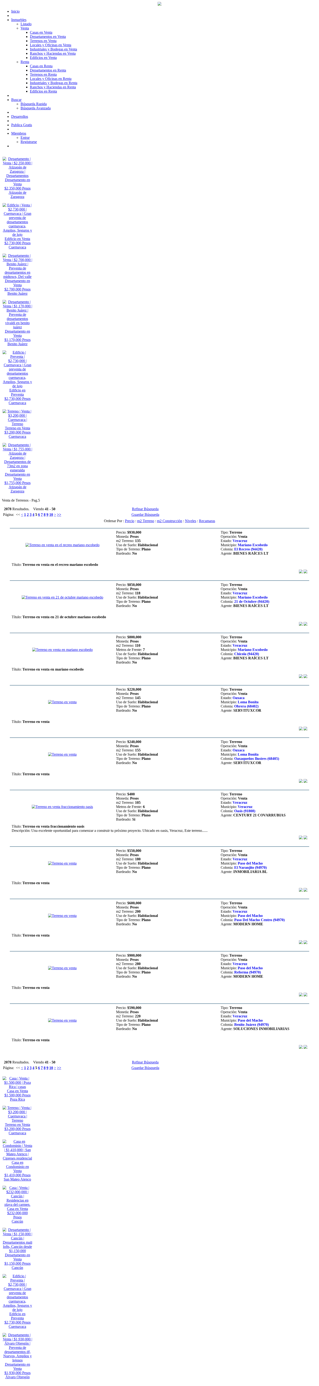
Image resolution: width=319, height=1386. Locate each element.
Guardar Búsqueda (145, 515)
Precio (129, 521)
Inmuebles (18, 20)
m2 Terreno (145, 521)
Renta (25, 62)
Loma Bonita (248, 702)
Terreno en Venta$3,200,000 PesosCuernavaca (17, 432)
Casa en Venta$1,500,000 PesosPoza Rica (17, 1095)
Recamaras (207, 521)
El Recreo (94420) (248, 549)
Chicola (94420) (246, 654)
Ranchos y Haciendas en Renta (53, 87)
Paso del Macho (250, 863)
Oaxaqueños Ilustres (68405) (256, 759)
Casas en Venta (41, 32)
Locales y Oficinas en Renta (50, 79)
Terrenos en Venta (43, 41)
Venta (25, 28)
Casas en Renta (41, 66)
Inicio (15, 11)
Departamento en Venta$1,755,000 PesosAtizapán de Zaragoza (17, 482)
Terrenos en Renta (43, 74)
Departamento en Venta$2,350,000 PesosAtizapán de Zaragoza (17, 188)
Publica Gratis (21, 125)
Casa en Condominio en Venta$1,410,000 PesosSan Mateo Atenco (17, 1170)
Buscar (16, 100)
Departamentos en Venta (48, 37)
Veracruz (240, 541)
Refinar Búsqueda (145, 509)
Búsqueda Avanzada (36, 108)
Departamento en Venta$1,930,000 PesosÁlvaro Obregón (17, 1370)
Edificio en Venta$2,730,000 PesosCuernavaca (17, 243)
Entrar (25, 138)
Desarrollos (19, 116)
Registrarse (29, 142)
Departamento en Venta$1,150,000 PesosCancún (17, 1261)
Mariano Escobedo (253, 545)
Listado (26, 24)
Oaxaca (239, 698)
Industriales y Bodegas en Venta (53, 49)
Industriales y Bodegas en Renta (53, 83)
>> (59, 515)
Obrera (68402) (246, 706)
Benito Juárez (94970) (251, 1025)
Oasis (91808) (244, 811)
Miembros (18, 133)
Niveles (190, 521)
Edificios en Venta (43, 58)
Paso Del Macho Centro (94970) (259, 920)
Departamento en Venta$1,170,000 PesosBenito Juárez (17, 337)
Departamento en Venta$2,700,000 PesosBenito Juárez (17, 287)
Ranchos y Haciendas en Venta (53, 53)
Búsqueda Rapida (34, 104)
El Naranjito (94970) (250, 867)
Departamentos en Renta (48, 70)
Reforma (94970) (247, 972)
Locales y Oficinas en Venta (50, 45)
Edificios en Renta (43, 91)
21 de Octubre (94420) (251, 601)
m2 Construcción (169, 521)
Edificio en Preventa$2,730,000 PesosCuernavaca (17, 396)
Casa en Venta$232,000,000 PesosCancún (17, 1215)
